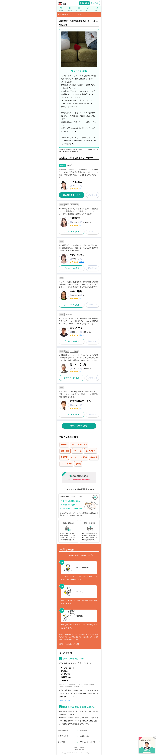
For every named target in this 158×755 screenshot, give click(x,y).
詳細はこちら (63, 701)
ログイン (96, 3)
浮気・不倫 (77, 451)
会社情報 (61, 742)
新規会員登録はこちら (79, 476)
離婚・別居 (65, 451)
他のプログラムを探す (79, 426)
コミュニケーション (79, 444)
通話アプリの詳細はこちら (68, 644)
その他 (78, 464)
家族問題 (64, 457)
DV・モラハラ (66, 464)
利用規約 (83, 730)
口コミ (81, 189)
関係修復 (64, 444)
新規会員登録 (84, 3)
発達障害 (93, 457)
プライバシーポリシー (88, 742)
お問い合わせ (85, 736)
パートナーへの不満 (79, 457)
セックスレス (90, 451)
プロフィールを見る (71, 231)
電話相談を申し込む (71, 195)
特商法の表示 (63, 736)
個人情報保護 (63, 730)
